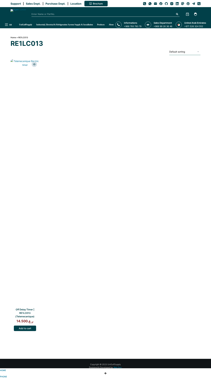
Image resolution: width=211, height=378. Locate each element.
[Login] (195, 14)
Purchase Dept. (56, 3)
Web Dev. (117, 367)
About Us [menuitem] (113, 24)
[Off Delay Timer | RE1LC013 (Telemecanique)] (25, 183)
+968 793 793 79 (132, 26)
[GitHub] (166, 3)
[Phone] (144, 3)
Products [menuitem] (101, 24)
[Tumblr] (198, 3)
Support (16, 3)
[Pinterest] (188, 3)
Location (76, 3)
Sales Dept (32, 3)
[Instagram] (171, 3)
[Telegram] (193, 3)
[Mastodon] (182, 3)
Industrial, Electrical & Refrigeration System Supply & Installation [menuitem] (64, 24)
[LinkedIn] (177, 3)
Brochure (98, 3)
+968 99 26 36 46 (163, 26)
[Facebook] (160, 3)
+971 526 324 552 (193, 26)
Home (13, 37)
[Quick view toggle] (34, 64)
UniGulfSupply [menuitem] (25, 24)
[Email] (155, 3)
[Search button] (177, 14)
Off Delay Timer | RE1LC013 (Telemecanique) (24, 313)
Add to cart (25, 328)
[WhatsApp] (150, 3)
